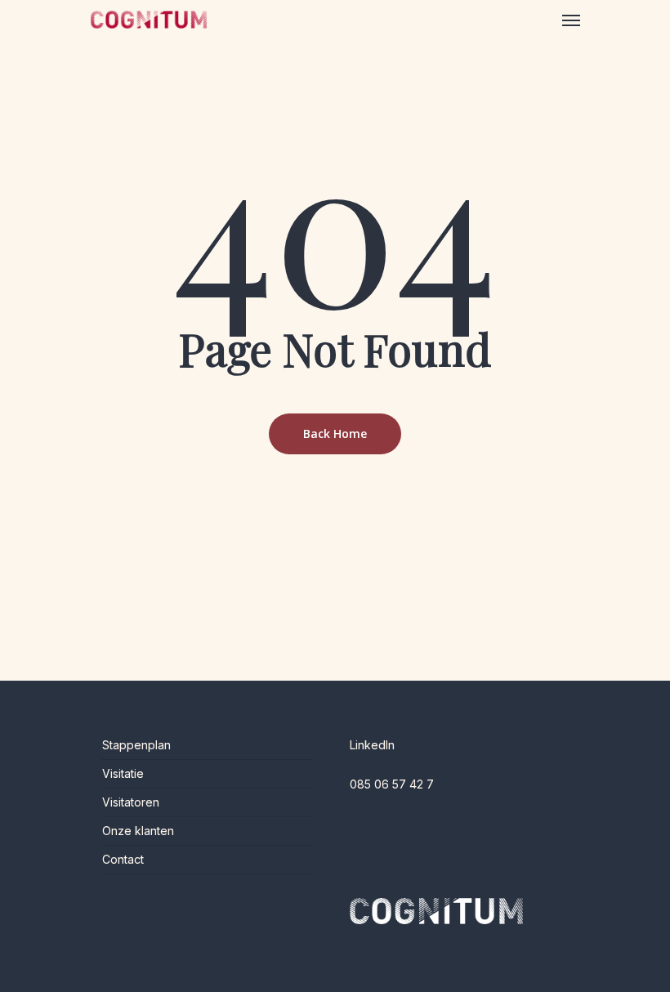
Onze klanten (138, 831)
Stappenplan (136, 745)
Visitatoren (130, 802)
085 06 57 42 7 (392, 784)
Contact (123, 859)
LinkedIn (372, 745)
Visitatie (123, 773)
